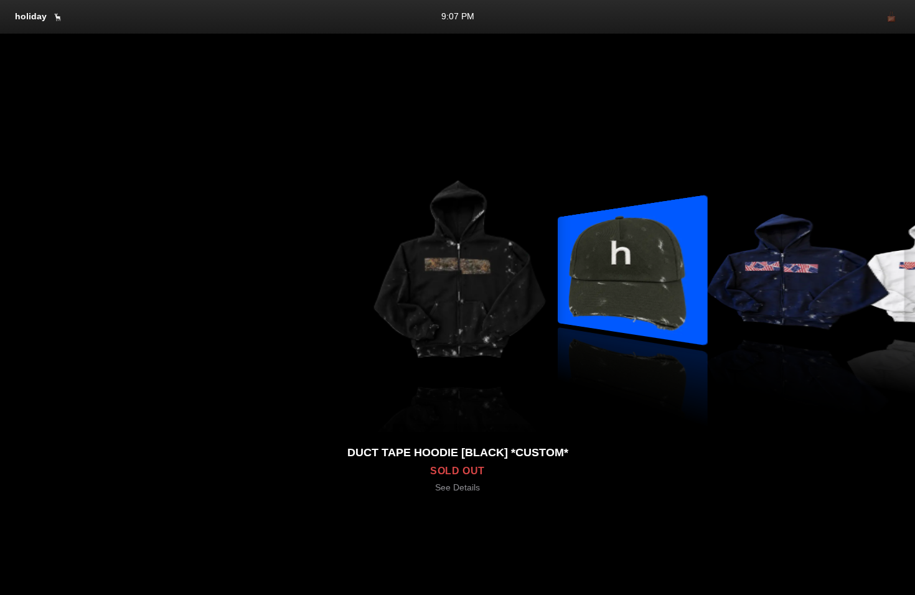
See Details (457, 487)
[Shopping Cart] (891, 17)
